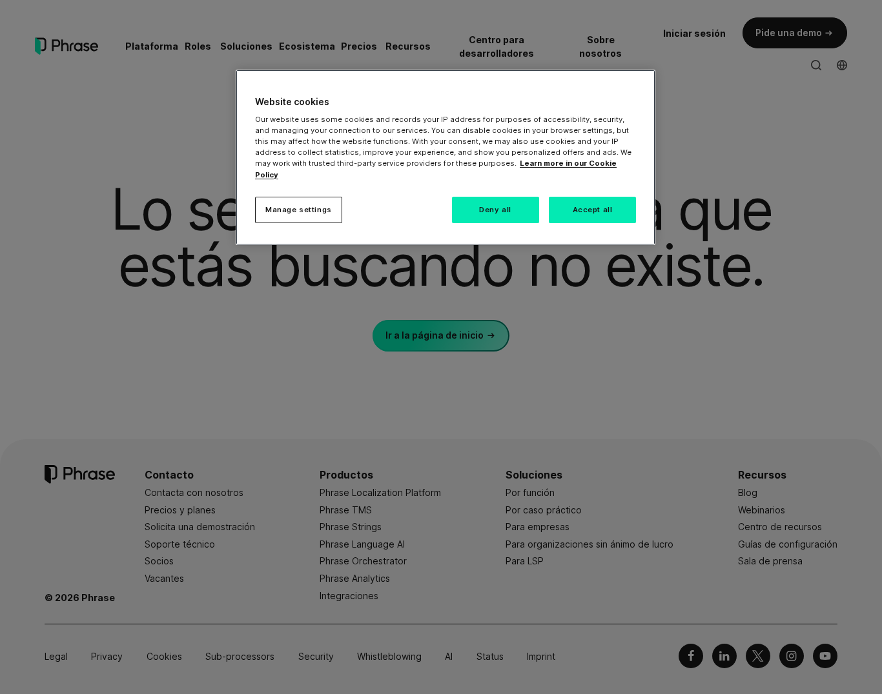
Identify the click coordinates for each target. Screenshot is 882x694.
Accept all (593, 209)
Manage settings (298, 209)
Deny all (495, 209)
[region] (445, 158)
